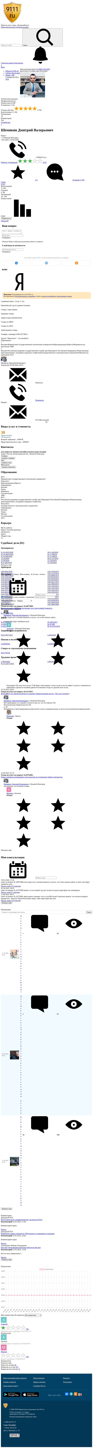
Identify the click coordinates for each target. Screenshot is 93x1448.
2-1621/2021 (5, 626)
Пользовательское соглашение (25, 296)
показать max (6, 463)
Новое (10, 75)
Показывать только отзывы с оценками (18, 597)
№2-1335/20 (5, 653)
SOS (7, 79)
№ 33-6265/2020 (7, 552)
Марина (10, 793)
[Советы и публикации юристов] (12, 23)
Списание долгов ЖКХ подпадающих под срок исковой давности (26, 608)
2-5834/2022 (5, 662)
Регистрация (67, 1382)
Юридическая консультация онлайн (14, 27)
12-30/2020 (5, 561)
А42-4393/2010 (53, 602)
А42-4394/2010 (53, 600)
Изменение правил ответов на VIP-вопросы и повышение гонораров (27, 1234)
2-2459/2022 (5, 644)
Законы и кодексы (39, 1382)
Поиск (89, 912)
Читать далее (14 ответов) (11, 901)
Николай (10, 716)
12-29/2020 (5, 558)
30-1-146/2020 (52, 552)
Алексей (10, 629)
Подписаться (6, 218)
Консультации (9, 112)
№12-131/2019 (52, 558)
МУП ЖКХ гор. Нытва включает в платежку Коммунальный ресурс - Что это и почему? (35, 694)
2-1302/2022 (5, 624)
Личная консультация (9, 99)
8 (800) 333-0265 (43, 69)
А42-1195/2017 (6, 578)
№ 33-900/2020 (6, 556)
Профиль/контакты (8, 101)
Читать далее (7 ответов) (10, 892)
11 (19, 1369)
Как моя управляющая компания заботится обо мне (21, 1248)
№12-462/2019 (6, 563)
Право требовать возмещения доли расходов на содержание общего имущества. (32, 777)
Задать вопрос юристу (10, 1386)
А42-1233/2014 (53, 574)
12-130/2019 (52, 561)
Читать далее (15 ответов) (11, 886)
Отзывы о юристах (9, 1382)
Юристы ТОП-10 (12, 71)
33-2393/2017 (52, 622)
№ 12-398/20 (52, 556)
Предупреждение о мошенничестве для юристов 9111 (21, 1220)
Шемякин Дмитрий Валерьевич (16, 615)
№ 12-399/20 (52, 554)
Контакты (66, 1378)
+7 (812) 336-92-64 (10, 1428)
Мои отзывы (25, 574)
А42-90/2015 (6, 602)
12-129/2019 (52, 563)
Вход (3, 67)
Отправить (6, 238)
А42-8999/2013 (53, 576)
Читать (3, 1229)
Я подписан (8, 105)
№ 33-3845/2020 (7, 554)
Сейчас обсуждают (12, 73)
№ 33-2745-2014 (53, 626)
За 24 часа (34, 574)
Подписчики (8, 103)
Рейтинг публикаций (9, 162)
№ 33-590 (51, 624)
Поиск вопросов (38, 1378)
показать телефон (8, 458)
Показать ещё (6, 850)
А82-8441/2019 (6, 572)
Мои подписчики (7, 1315)
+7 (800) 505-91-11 (9, 1422)
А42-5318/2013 (53, 572)
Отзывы (15, 574)
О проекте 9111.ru (39, 1386)
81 (15, 1365)
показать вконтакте (8, 467)
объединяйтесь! (23, 25)
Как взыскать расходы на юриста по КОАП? (21, 954)
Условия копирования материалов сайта (23, 1417)
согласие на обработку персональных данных (56, 296)
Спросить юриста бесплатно (12, 63)
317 (17, 1367)
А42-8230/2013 (53, 578)
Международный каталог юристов (15, 1378)
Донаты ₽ (4, 221)
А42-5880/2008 (53, 604)
